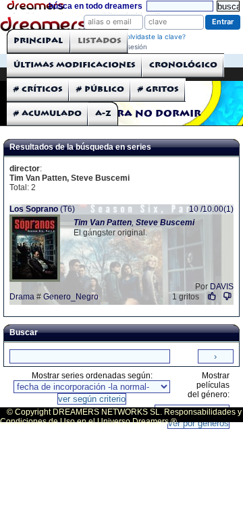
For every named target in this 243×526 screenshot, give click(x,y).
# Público (100, 89)
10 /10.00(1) (211, 209)
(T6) (42, 209)
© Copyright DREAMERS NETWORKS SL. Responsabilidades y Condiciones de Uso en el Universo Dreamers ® (121, 416)
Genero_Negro (71, 296)
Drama (21, 296)
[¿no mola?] (227, 296)
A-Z (103, 113)
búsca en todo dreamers (95, 6)
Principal (38, 41)
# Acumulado (48, 113)
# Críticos (38, 89)
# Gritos (158, 89)
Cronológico (183, 65)
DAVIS (222, 286)
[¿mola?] (212, 296)
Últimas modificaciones (75, 65)
